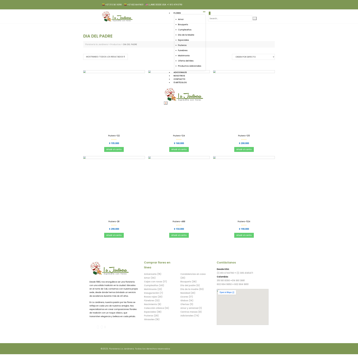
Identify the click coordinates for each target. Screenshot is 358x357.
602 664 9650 (224, 284)
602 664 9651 (241, 284)
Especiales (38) (153, 311)
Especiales (183, 40)
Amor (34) (150, 277)
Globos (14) (186, 300)
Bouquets (183, 24)
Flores (177, 13)
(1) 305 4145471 (244, 272)
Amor (181, 19)
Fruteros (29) (151, 315)
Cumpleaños (184, 29)
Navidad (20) (187, 292)
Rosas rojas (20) (153, 296)
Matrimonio (184, 55)
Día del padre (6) (190, 285)
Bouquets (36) (188, 281)
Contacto (179, 79)
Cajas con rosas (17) (155, 281)
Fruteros (182, 45)
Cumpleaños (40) (154, 285)
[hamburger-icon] (204, 11)
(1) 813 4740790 (225, 272)
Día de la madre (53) (192, 289)
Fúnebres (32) (152, 300)
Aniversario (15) (152, 274)
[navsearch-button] (209, 13)
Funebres (183, 50)
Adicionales (180, 72)
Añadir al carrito (114, 149)
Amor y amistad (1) (191, 308)
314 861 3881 (238, 280)
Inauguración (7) (153, 292)
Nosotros (179, 75)
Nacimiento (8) (152, 304)
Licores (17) (186, 296)
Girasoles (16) (152, 319)
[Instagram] (253, 3)
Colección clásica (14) (156, 308)
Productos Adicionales (189, 65)
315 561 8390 (223, 280)
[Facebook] (250, 3)
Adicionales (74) (189, 315)
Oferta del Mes (186, 60)
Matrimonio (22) (153, 289)
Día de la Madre (186, 34)
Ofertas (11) (186, 304)
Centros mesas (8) (191, 311)
